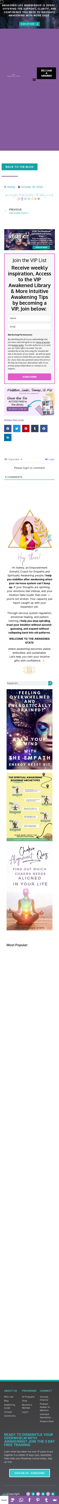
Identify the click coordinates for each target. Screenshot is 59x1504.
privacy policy (18, 345)
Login (51, 459)
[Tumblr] (46, 1500)
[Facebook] (29, 1500)
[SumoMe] (55, 1500)
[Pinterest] (33, 1494)
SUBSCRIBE (29, 376)
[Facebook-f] (53, 1494)
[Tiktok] (28, 1494)
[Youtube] (38, 1494)
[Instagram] (48, 1494)
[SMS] (12, 1500)
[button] (34, 79)
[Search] (50, 683)
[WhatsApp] (21, 1500)
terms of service (43, 342)
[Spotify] (43, 1494)
